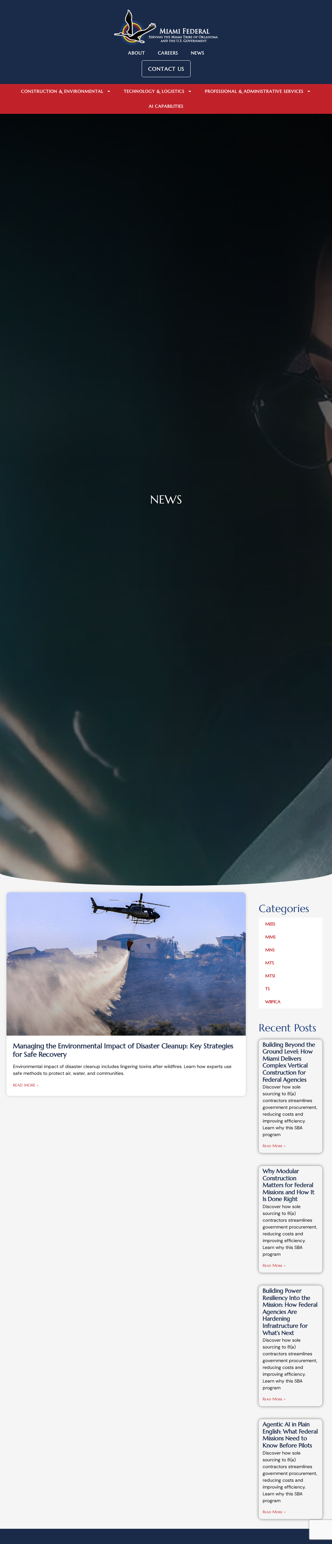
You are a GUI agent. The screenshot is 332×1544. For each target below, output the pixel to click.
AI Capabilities (166, 106)
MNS (270, 950)
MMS (270, 937)
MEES (270, 924)
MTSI (270, 976)
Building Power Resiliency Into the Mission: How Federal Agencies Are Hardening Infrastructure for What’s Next (290, 1311)
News (197, 53)
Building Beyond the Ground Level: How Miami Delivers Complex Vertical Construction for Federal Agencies (289, 1062)
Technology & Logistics (154, 91)
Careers (168, 53)
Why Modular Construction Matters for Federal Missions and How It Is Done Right (288, 1185)
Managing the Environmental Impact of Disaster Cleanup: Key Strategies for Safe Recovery (123, 1050)
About (136, 53)
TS (267, 989)
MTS (269, 963)
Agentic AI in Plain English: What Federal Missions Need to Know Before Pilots (290, 1434)
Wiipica (272, 1001)
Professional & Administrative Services (254, 91)
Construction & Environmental (62, 91)
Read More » (25, 1085)
